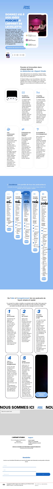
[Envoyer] (43, 474)
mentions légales (31, 440)
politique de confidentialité (33, 441)
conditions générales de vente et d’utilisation (34, 443)
